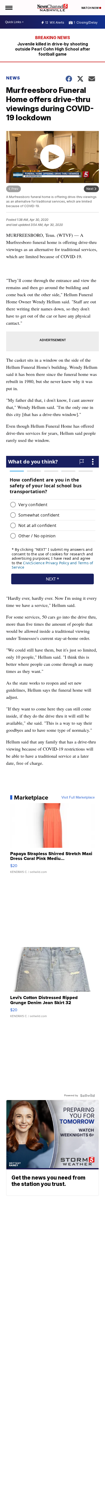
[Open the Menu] (8, 7)
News (13, 77)
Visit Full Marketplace (78, 797)
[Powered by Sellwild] (87, 1095)
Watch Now (90, 7)
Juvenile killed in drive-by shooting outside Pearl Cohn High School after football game (52, 49)
